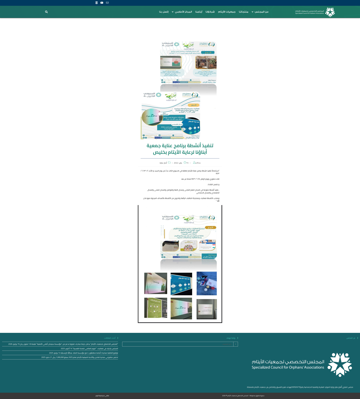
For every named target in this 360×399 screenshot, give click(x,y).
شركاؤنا (210, 11)
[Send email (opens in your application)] (107, 2)
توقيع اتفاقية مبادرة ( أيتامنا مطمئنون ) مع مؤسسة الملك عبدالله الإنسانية (89, 353)
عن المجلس (262, 11)
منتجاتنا (243, 11)
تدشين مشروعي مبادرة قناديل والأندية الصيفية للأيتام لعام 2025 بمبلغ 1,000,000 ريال (85, 357)
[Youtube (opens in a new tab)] (101, 2)
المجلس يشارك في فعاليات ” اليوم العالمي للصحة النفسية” (95, 348)
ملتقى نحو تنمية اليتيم (102, 395)
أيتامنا (198, 11)
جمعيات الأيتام (227, 11)
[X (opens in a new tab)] (97, 2)
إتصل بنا (163, 11)
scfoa (197, 163)
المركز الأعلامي (183, 11)
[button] (46, 12)
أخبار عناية (163, 163)
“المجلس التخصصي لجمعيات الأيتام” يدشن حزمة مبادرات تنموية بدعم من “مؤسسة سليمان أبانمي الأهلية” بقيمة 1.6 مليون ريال (69, 344)
